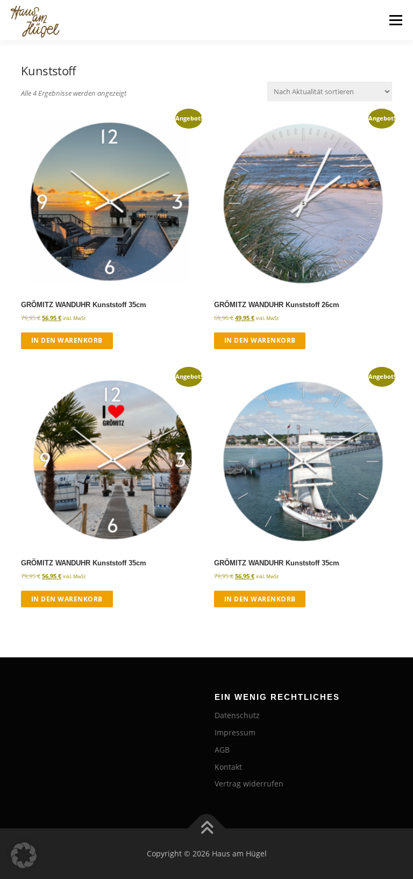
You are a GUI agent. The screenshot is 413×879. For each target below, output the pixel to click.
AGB (222, 750)
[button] (23, 855)
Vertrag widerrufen (249, 783)
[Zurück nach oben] (207, 829)
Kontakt (228, 767)
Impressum (235, 732)
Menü (395, 20)
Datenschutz (237, 715)
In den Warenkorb (67, 340)
